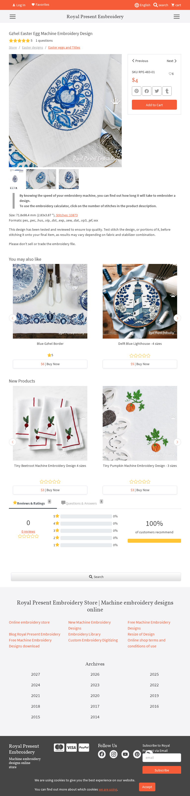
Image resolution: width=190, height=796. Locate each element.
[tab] (33, 503)
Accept (147, 787)
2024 (35, 685)
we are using (108, 789)
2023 (95, 685)
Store (13, 47)
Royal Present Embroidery (95, 16)
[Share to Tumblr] (167, 91)
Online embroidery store (29, 622)
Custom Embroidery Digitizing (93, 639)
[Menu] (13, 16)
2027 (35, 674)
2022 (154, 685)
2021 (35, 695)
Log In (20, 5)
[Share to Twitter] (157, 91)
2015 (35, 717)
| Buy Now (50, 364)
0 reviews (28, 531)
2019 (154, 695)
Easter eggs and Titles (64, 47)
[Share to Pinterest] (136, 91)
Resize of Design (141, 634)
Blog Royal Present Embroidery (34, 634)
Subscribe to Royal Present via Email (156, 748)
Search (98, 576)
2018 (35, 706)
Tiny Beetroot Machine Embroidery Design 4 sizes (50, 465)
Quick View (50, 304)
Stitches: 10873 (67, 215)
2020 (95, 695)
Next (170, 61)
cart (178, 5)
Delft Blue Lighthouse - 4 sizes (140, 343)
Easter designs (32, 47)
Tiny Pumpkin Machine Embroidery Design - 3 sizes (140, 465)
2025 (154, 674)
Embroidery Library (84, 634)
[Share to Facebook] (146, 91)
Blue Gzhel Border (50, 343)
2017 (95, 706)
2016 (154, 706)
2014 (95, 717)
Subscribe (162, 770)
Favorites (42, 4)
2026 (95, 674)
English (144, 5)
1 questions (44, 40)
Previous (141, 61)
